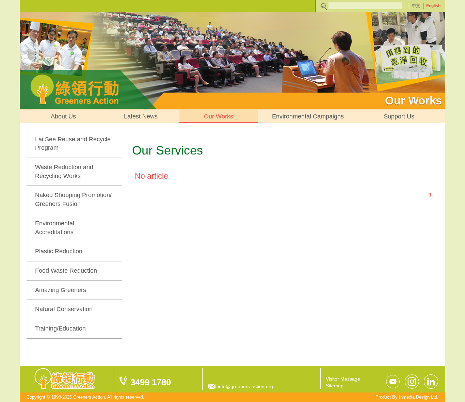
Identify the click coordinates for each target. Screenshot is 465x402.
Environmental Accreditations (54, 228)
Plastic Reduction (58, 251)
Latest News (141, 116)
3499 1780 (150, 382)
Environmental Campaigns (308, 116)
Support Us (399, 116)
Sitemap (334, 385)
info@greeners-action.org (245, 386)
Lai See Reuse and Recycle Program (73, 143)
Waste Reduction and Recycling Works (64, 171)
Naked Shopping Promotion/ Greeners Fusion (73, 199)
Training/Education (60, 328)
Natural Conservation (64, 309)
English (433, 5)
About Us (63, 116)
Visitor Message (343, 379)
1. (431, 194)
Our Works (218, 116)
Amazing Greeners (60, 290)
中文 (416, 5)
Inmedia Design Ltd (418, 397)
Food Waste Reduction (66, 270)
